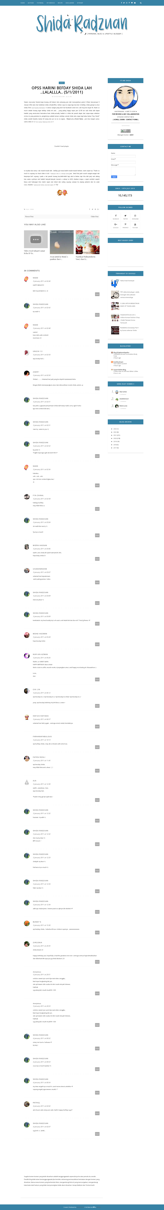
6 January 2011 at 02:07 (41, 1127)
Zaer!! (36, 372)
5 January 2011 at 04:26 (41, 658)
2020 (115, 438)
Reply (97, 294)
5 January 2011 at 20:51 (41, 974)
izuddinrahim (40, 569)
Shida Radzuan (59, 96)
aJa (34, 781)
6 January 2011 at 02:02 (41, 1106)
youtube (135, 227)
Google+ (116, 227)
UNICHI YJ (38, 351)
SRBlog (99, 1207)
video (62, 83)
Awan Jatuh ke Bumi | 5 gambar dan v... (59, 258)
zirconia (37, 942)
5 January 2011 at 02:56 (41, 469)
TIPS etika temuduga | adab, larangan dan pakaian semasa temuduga (129, 294)
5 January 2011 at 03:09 (41, 596)
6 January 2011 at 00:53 (41, 1062)
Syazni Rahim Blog (119, 370)
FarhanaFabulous (42, 736)
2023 (115, 429)
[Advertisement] (82, 53)
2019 (115, 441)
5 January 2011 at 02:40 (41, 281)
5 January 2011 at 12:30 (41, 784)
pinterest (125, 227)
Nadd (35, 278)
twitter (125, 219)
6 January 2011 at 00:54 (41, 1082)
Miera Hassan (40, 545)
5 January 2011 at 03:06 (41, 549)
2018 (115, 445)
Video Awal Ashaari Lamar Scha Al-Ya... (34, 252)
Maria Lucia (123, 406)
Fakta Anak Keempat (127, 281)
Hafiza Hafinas (41, 716)
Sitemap (80, 3)
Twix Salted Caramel (120, 364)
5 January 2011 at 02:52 (41, 446)
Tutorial (40, 3)
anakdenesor (124, 399)
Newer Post (29, 216)
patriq (36, 1103)
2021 (115, 435)
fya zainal (38, 495)
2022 (115, 432)
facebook (116, 219)
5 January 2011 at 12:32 (41, 813)
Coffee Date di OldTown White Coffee (125, 371)
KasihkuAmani (118, 362)
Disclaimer (70, 3)
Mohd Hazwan (40, 634)
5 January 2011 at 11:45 (41, 760)
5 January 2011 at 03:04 (41, 522)
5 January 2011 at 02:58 (41, 499)
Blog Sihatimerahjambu (121, 352)
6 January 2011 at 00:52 (41, 1038)
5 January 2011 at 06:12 (41, 693)
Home (23, 3)
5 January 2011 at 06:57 (41, 719)
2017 (115, 448)
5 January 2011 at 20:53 (41, 1006)
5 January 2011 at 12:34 (41, 884)
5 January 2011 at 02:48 (41, 328)
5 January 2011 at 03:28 (41, 637)
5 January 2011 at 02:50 (41, 355)
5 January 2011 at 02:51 (41, 402)
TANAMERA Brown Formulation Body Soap (125, 355)
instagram (135, 219)
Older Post (94, 216)
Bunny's (37, 922)
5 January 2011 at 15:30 (41, 925)
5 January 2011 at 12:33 (41, 857)
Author (31, 3)
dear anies (123, 392)
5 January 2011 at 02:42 (41, 307)
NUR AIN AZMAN (40, 654)
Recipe (60, 3)
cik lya (36, 689)
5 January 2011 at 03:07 (41, 572)
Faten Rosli (39, 757)
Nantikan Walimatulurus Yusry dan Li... (85, 258)
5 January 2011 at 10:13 (41, 740)
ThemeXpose (80, 1207)
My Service (51, 3)
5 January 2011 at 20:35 (41, 946)
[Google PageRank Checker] (126, 132)
